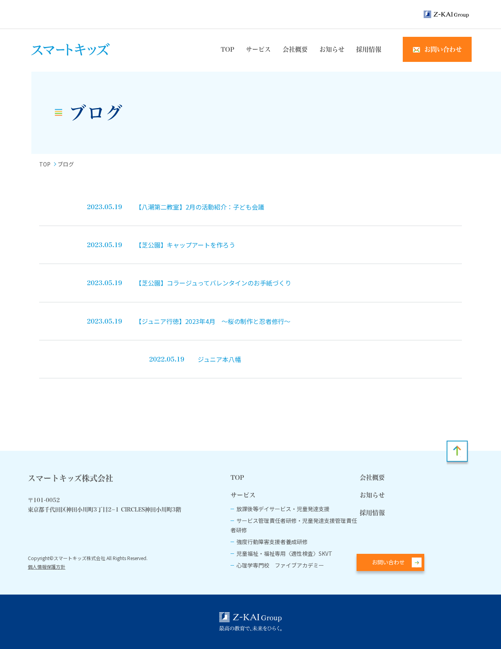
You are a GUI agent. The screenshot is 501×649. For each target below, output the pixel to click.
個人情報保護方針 (46, 566)
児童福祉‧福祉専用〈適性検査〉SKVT (284, 553)
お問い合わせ (388, 562)
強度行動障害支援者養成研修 (272, 542)
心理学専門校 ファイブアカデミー (280, 565)
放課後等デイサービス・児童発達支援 (283, 509)
